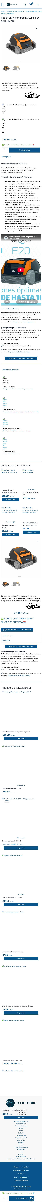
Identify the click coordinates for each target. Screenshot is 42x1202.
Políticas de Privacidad (21, 1167)
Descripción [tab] (6, 640)
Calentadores (21, 1140)
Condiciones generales (21, 1180)
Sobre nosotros (21, 1156)
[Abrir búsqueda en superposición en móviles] (25, 5)
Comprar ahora (24, 150)
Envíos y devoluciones (21, 1177)
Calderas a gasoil (21, 1138)
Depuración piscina (18, 11)
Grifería (21, 1128)
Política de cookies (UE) (21, 1170)
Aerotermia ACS (21, 1123)
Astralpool (21, 894)
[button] (37, 28)
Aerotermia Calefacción (21, 1121)
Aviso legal (21, 1174)
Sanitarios (21, 1133)
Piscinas (8, 11)
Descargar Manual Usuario (9, 309)
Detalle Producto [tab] (7, 636)
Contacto (21, 1154)
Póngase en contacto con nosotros (24, 322)
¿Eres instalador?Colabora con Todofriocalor (21, 1159)
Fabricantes (21, 1149)
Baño (21, 1130)
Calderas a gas (21, 1135)
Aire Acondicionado (21, 1126)
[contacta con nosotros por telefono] (2, 4)
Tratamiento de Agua (21, 1147)
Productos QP (10, 522)
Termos (21, 1145)
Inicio (2, 11)
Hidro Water (31, 489)
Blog (21, 1152)
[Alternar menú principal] (38, 5)
